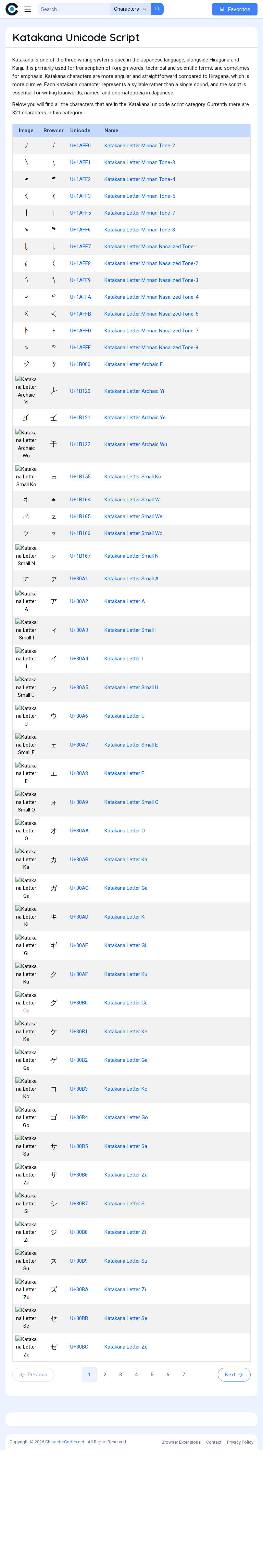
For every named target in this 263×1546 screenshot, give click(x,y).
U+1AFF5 (80, 213)
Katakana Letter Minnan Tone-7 (139, 213)
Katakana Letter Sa (125, 1146)
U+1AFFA (80, 297)
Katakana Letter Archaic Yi (134, 391)
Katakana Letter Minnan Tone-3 (139, 162)
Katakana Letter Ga (126, 888)
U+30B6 (79, 1175)
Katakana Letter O (124, 831)
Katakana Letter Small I (130, 630)
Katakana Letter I (123, 659)
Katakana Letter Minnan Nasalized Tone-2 (151, 263)
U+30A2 (79, 601)
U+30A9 (79, 802)
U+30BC (79, 1347)
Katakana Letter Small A (131, 579)
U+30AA (79, 831)
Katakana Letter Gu (126, 1003)
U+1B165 (80, 516)
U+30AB (79, 859)
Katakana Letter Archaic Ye (135, 417)
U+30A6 (79, 716)
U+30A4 (79, 659)
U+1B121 (80, 417)
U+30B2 (79, 1060)
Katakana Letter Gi (125, 945)
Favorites (238, 9)
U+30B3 (79, 1089)
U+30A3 (79, 630)
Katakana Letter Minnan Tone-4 (139, 179)
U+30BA (79, 1289)
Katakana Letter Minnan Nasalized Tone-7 (151, 331)
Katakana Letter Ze (126, 1347)
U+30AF (79, 974)
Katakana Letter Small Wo (133, 533)
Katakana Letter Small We (133, 516)
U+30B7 (79, 1204)
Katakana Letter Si (125, 1204)
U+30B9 (79, 1261)
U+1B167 (80, 556)
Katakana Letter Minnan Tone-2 (139, 146)
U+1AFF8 (80, 263)
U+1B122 (80, 444)
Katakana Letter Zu (126, 1289)
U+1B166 (80, 533)
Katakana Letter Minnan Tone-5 (139, 196)
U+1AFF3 (80, 196)
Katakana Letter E (124, 773)
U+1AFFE (80, 347)
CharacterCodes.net (64, 1441)
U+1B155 (80, 477)
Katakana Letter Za (126, 1175)
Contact (214, 1442)
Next (230, 1375)
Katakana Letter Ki (125, 917)
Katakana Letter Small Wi (132, 500)
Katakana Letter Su (125, 1261)
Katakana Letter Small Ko (132, 477)
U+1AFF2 (80, 179)
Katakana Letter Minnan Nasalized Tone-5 (151, 314)
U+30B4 (79, 1117)
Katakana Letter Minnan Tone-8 (139, 230)
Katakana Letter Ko (126, 1089)
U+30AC (79, 888)
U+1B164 (80, 500)
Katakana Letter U (124, 716)
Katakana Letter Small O (131, 802)
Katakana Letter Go (126, 1117)
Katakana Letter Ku (125, 974)
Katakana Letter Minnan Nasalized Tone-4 (151, 297)
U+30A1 (79, 579)
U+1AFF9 (80, 280)
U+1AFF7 (80, 246)
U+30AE (79, 945)
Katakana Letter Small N (131, 556)
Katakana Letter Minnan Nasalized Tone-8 (151, 347)
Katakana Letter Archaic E (133, 364)
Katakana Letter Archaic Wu (135, 444)
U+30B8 (79, 1232)
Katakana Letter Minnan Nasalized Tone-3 (151, 280)
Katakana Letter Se (125, 1318)
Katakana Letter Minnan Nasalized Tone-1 (151, 246)
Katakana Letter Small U (131, 687)
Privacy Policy (240, 1442)
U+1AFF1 (80, 162)
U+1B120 (80, 391)
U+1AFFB (80, 314)
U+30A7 (79, 745)
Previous (37, 1375)
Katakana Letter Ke (125, 1031)
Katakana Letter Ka (125, 859)
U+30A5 (79, 687)
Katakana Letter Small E (131, 745)
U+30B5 (79, 1146)
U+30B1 (79, 1031)
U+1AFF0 (80, 146)
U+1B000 (80, 364)
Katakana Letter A (124, 601)
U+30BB (79, 1318)
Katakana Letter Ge (126, 1060)
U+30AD (79, 917)
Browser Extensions (181, 1442)
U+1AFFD (80, 331)
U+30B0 (79, 1003)
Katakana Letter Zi (125, 1232)
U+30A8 (79, 773)
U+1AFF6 (80, 230)
